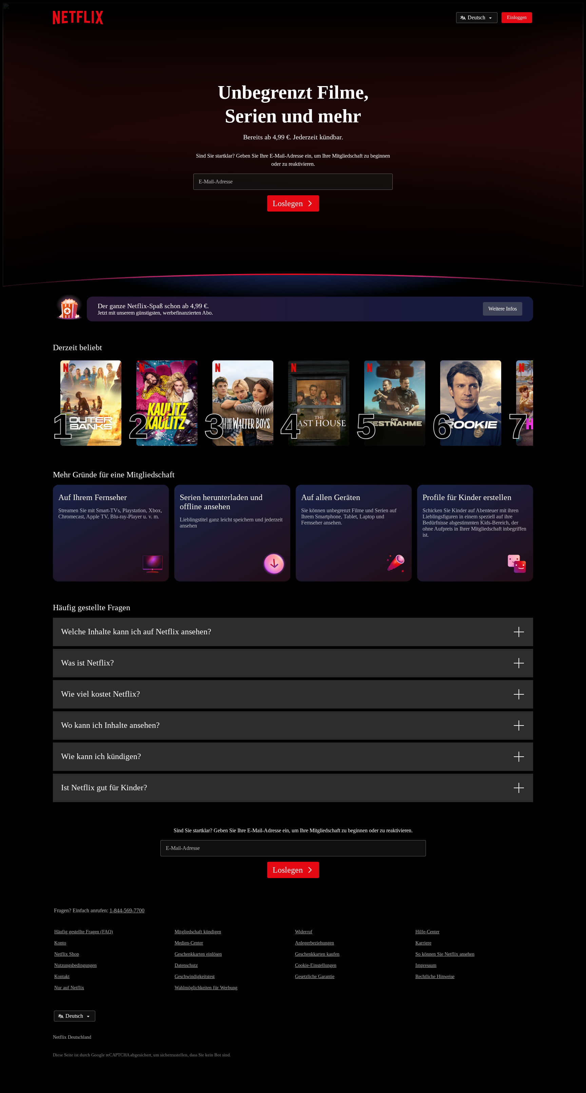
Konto (60, 943)
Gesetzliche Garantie (314, 976)
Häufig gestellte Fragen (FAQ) (83, 931)
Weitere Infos (502, 309)
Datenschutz (186, 965)
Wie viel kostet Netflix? (100, 694)
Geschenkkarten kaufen (317, 954)
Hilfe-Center (427, 931)
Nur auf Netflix (69, 987)
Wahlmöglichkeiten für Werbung (206, 987)
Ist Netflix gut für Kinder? (104, 787)
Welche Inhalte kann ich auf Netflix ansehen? (136, 631)
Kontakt (62, 976)
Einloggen (517, 17)
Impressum (425, 965)
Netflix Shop (66, 954)
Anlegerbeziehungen (314, 943)
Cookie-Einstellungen (315, 965)
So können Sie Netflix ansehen (444, 954)
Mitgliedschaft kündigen (198, 931)
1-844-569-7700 (127, 910)
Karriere (423, 943)
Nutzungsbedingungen (75, 965)
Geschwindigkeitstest (195, 976)
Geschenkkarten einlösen (198, 954)
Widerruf (303, 931)
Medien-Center (189, 943)
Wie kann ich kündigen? (101, 756)
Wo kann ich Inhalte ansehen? (110, 725)
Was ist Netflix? (87, 662)
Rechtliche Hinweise (434, 976)
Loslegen (288, 203)
